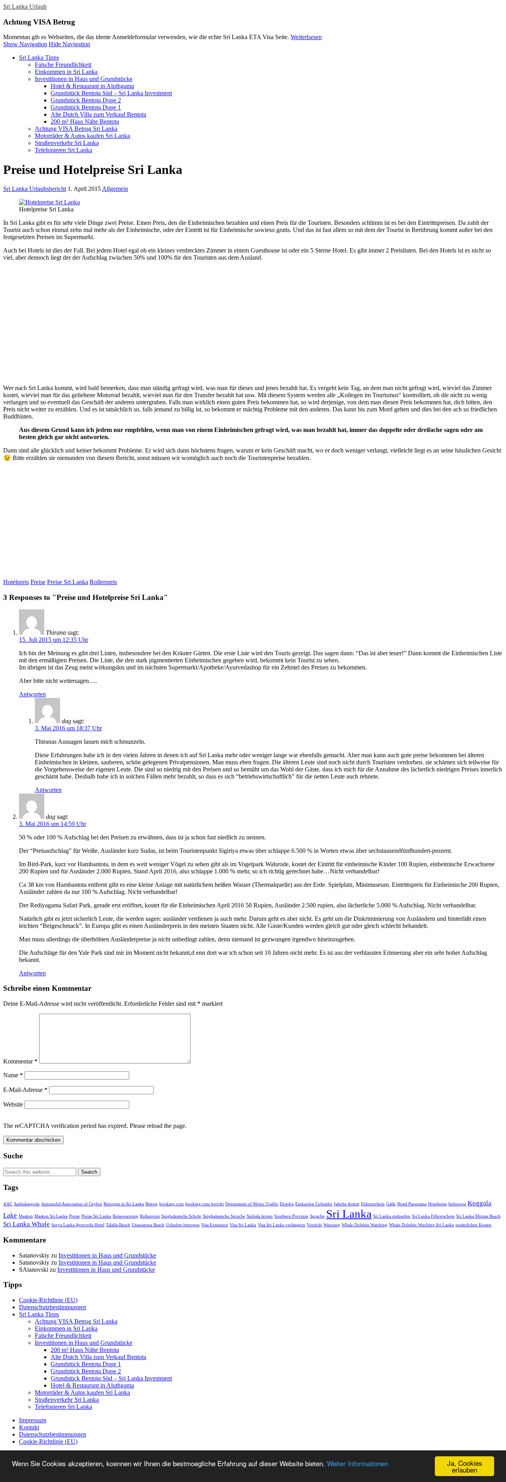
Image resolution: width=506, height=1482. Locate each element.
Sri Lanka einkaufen (391, 1216)
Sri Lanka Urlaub (25, 6)
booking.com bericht (204, 1204)
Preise (37, 582)
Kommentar (20, 1061)
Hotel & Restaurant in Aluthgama (92, 86)
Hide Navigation (69, 44)
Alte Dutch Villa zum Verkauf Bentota (98, 114)
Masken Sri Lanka (51, 1216)
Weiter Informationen (357, 1463)
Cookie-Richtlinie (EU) (48, 1300)
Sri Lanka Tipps (39, 57)
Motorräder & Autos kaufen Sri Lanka (82, 135)
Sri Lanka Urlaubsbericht (34, 188)
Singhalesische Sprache (224, 1216)
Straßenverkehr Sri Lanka (67, 143)
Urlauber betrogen (183, 1225)
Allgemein (115, 188)
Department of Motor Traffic (251, 1204)
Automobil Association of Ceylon (71, 1204)
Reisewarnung (125, 1216)
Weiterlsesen (306, 37)
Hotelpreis (16, 582)
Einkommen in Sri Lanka (66, 71)
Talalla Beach (118, 1225)
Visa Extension (214, 1225)
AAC (7, 1204)
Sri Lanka (349, 1213)
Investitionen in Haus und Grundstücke (83, 78)
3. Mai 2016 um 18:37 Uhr (68, 728)
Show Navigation (25, 44)
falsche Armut (346, 1204)
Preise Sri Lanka (67, 582)
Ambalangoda (27, 1204)
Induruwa (457, 1204)
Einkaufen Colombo (313, 1204)
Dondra (287, 1204)
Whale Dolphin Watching (364, 1225)
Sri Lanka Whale (26, 1224)
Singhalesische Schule (181, 1216)
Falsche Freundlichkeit (63, 64)
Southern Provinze (291, 1216)
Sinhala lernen (260, 1216)
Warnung (331, 1225)
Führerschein (373, 1204)
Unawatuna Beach (148, 1225)
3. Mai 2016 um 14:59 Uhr (52, 823)
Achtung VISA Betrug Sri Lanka (76, 128)
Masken (26, 1216)
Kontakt (29, 1427)
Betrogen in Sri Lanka (124, 1204)
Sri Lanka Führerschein (433, 1216)
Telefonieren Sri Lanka (63, 150)
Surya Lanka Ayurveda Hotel (77, 1225)
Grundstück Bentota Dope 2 (86, 100)
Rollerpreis (103, 582)
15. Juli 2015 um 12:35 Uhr (53, 639)
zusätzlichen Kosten (473, 1225)
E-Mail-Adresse (25, 1089)
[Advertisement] (240, 323)
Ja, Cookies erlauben (464, 1466)
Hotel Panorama (412, 1204)
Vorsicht (314, 1225)
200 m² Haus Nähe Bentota (85, 121)
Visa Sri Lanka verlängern (281, 1225)
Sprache (317, 1216)
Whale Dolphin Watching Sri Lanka (421, 1225)
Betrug (151, 1204)
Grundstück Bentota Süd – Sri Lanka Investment (111, 93)
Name (13, 1075)
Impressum (32, 1420)
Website (13, 1104)
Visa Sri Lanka (243, 1225)
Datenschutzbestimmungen (52, 1307)
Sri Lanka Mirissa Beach (478, 1216)
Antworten (32, 694)
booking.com (171, 1204)
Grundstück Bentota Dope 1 (86, 107)
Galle (391, 1204)
